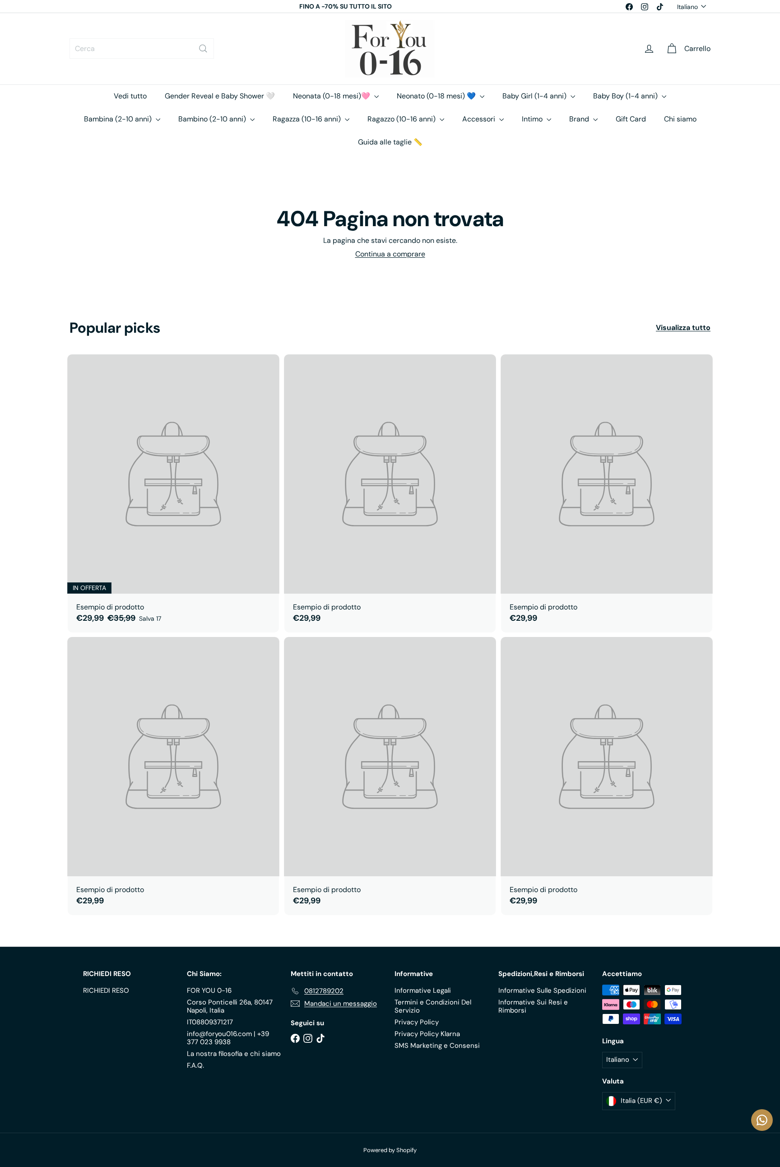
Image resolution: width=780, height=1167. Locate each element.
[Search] (203, 48)
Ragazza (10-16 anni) (308, 119)
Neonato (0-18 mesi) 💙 (437, 96)
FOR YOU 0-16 (209, 990)
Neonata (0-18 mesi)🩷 (332, 96)
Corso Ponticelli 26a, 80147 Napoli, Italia (230, 1006)
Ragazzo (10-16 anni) (402, 119)
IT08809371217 (210, 1022)
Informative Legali (423, 990)
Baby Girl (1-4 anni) (535, 96)
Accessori (479, 119)
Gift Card (631, 119)
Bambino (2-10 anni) (213, 119)
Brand (580, 119)
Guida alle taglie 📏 (390, 142)
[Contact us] (762, 1120)
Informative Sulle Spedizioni (542, 990)
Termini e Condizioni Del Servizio (433, 1006)
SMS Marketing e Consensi (437, 1045)
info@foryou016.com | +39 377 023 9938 (228, 1037)
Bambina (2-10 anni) (118, 119)
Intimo (533, 119)
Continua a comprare (390, 254)
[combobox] (142, 48)
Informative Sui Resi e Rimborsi (533, 1006)
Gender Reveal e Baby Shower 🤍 (220, 96)
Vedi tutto (130, 96)
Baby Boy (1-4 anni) (626, 96)
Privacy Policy (417, 1022)
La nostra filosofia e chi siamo (234, 1053)
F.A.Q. (195, 1065)
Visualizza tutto (683, 327)
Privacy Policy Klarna (427, 1033)
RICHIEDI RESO (106, 990)
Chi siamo (680, 119)
